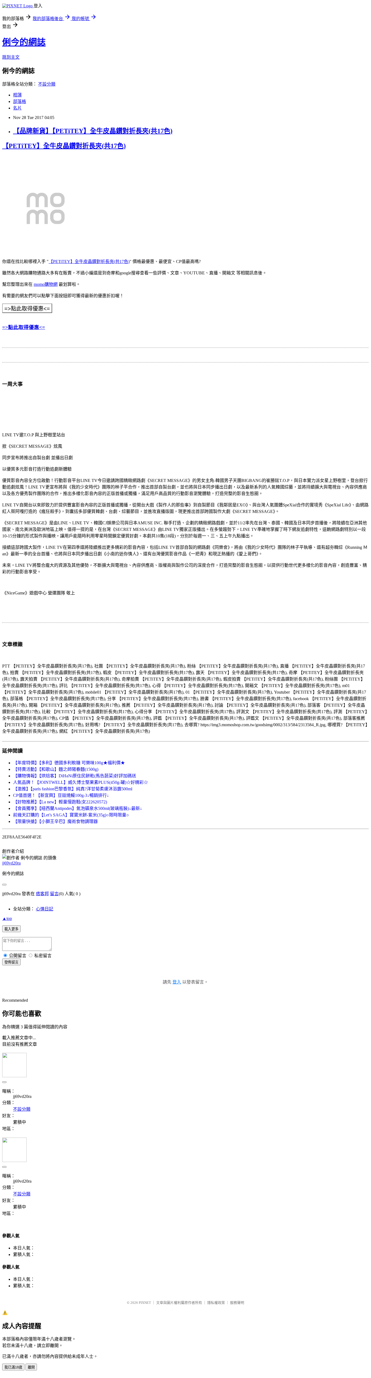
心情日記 (44, 909)
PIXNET (145, 1303)
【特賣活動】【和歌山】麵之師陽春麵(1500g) (55, 769)
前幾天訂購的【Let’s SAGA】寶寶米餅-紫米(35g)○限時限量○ (71, 815)
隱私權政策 (216, 1303)
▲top (7, 918)
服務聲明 (237, 1303)
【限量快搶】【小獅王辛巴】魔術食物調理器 (55, 821)
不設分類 (46, 84)
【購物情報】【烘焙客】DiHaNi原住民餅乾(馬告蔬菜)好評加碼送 (74, 775)
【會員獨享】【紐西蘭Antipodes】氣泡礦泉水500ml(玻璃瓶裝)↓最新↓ (77, 808)
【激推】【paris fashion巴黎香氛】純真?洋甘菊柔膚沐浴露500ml (72, 789)
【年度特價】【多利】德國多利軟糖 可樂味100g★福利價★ (69, 762)
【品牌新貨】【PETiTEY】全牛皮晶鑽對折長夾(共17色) (92, 130)
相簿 (17, 95)
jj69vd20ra (11, 863)
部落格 (19, 101)
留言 (54, 893)
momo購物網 (46, 284)
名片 (17, 108)
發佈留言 (11, 962)
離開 (31, 1367)
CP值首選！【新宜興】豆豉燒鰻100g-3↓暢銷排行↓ (61, 795)
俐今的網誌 (24, 42)
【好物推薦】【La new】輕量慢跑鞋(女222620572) (60, 802)
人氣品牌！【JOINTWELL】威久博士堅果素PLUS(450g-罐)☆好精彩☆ (80, 782)
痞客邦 (42, 893)
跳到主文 (11, 57)
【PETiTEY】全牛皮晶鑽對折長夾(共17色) (64, 145)
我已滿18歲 (13, 1367)
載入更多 (11, 929)
